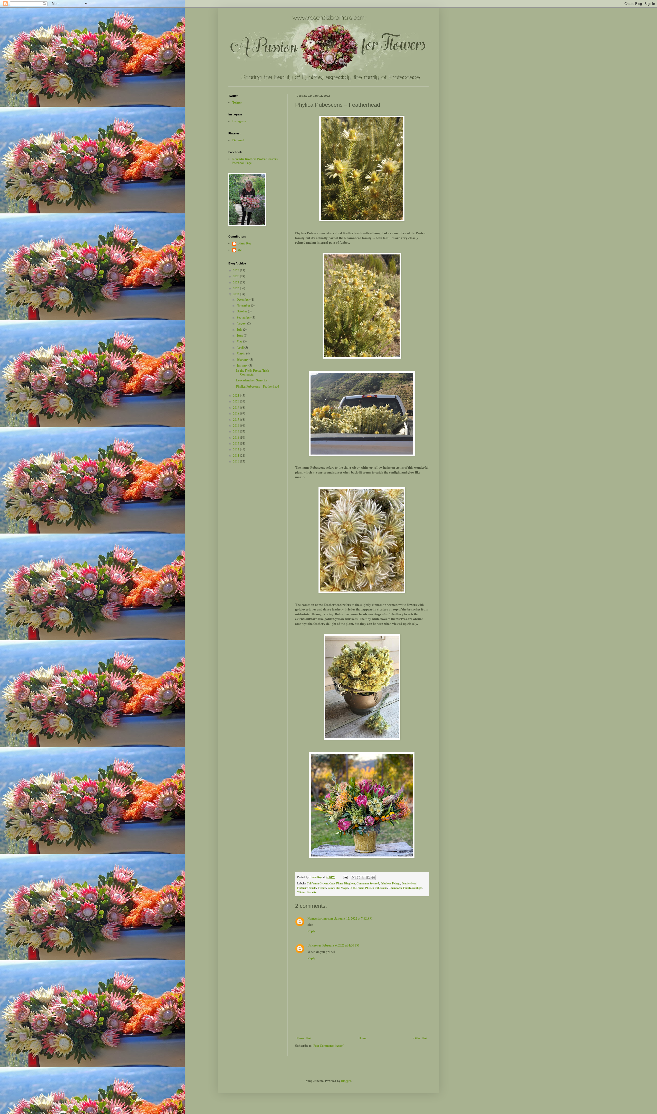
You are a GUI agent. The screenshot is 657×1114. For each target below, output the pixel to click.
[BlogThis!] (358, 877)
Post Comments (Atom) (328, 1045)
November (244, 305)
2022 (236, 294)
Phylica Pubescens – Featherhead (257, 386)
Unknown (314, 945)
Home (362, 1038)
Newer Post (303, 1038)
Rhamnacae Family (400, 888)
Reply (311, 931)
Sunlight (417, 888)
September (244, 317)
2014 (236, 437)
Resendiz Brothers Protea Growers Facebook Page (255, 161)
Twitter (237, 102)
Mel (239, 250)
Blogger (346, 1081)
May (240, 341)
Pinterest (238, 140)
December (243, 299)
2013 (236, 443)
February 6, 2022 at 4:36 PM (340, 945)
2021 (236, 395)
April (240, 347)
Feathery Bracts (306, 888)
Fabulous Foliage (390, 883)
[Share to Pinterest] (373, 877)
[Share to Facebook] (368, 877)
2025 (236, 276)
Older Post (420, 1038)
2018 (236, 413)
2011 (236, 455)
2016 (236, 425)
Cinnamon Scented (367, 883)
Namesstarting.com (320, 918)
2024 (236, 282)
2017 (236, 419)
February (243, 359)
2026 (236, 270)
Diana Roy (244, 243)
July (240, 329)
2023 (236, 288)
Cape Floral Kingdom (342, 883)
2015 (236, 431)
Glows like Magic (338, 888)
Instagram (239, 121)
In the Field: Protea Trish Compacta (252, 372)
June (240, 335)
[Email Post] (345, 877)
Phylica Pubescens (376, 888)
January (242, 365)
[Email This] (353, 877)
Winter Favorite (306, 892)
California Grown (317, 883)
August (242, 323)
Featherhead (409, 883)
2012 (236, 449)
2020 (236, 401)
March (241, 353)
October (242, 311)
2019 (236, 407)
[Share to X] (363, 877)
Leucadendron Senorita (251, 380)
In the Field (357, 888)
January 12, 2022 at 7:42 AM (353, 918)
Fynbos (322, 888)
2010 (236, 461)
